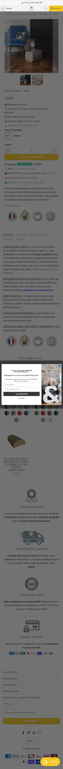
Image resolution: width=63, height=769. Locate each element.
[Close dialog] (59, 366)
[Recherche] (45, 8)
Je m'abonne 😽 (21, 394)
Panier (57, 8)
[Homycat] (31, 8)
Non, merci (21, 398)
